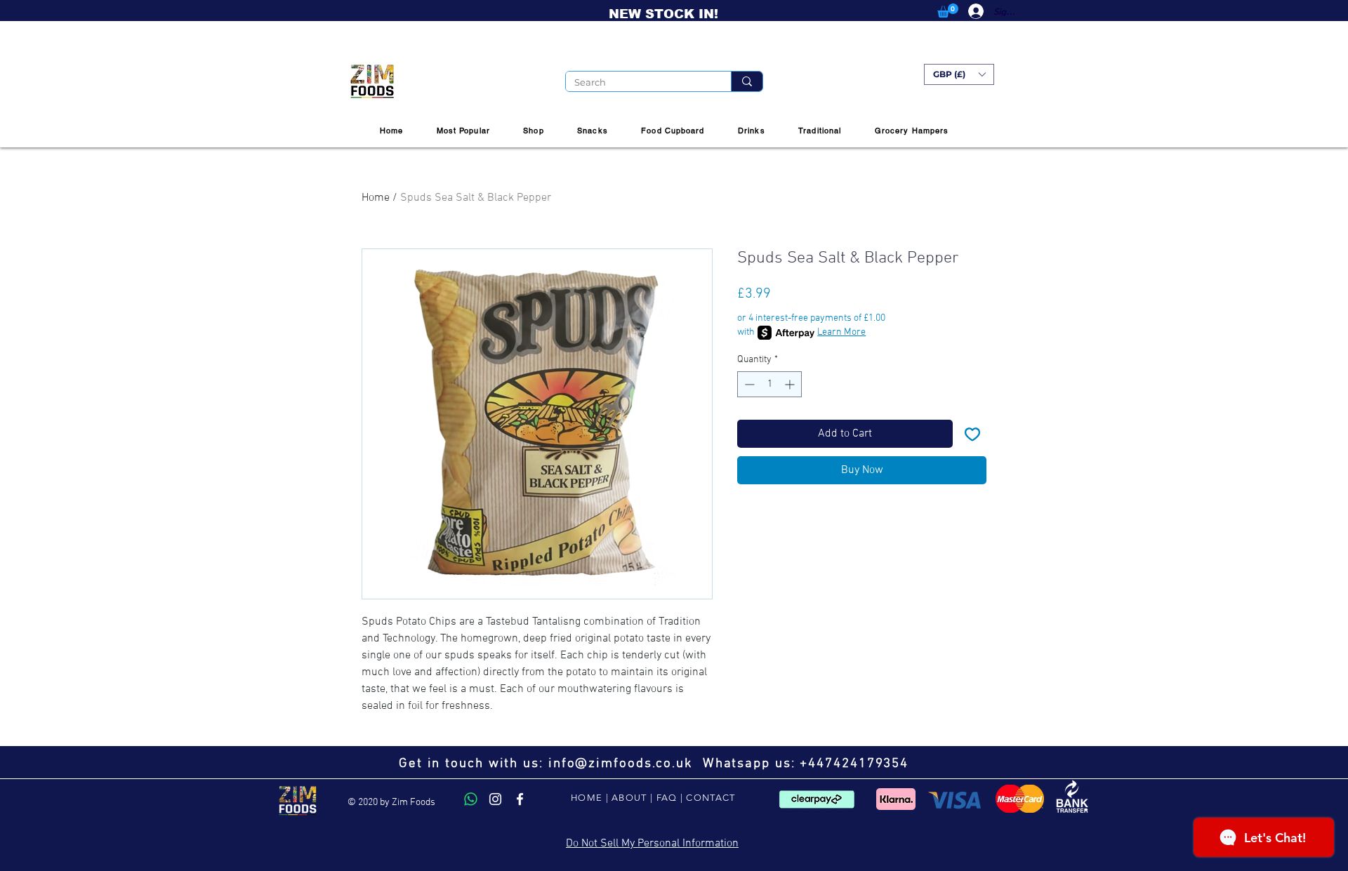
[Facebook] (520, 799)
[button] (947, 11)
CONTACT (710, 797)
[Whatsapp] (471, 799)
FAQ (667, 797)
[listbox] (959, 74)
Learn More (841, 332)
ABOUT (629, 797)
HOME (586, 797)
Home (376, 198)
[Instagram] (495, 799)
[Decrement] (748, 384)
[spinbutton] (769, 384)
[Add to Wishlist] (972, 434)
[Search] (746, 81)
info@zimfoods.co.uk (620, 764)
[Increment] (791, 384)
